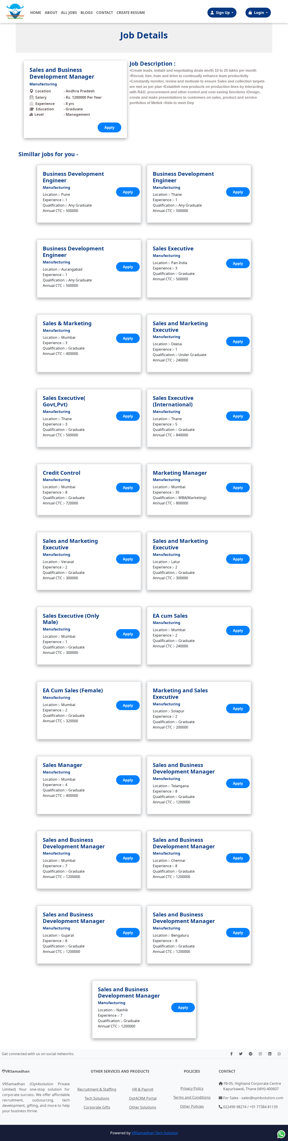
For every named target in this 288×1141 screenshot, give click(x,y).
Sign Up (223, 12)
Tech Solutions (97, 1098)
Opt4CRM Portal (143, 1098)
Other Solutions (142, 1107)
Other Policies (192, 1106)
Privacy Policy (191, 1088)
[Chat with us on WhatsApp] (281, 1134)
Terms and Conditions (192, 1097)
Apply (128, 191)
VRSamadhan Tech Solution (154, 1132)
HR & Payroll (142, 1089)
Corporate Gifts (97, 1107)
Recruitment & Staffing (96, 1089)
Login (259, 12)
